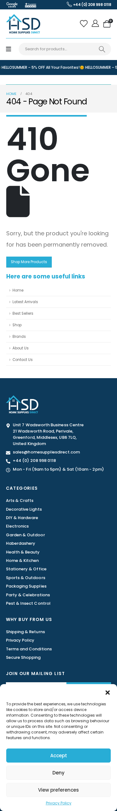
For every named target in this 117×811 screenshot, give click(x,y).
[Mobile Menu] (8, 49)
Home (17, 290)
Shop (17, 325)
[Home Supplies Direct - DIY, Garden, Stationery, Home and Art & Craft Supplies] (23, 23)
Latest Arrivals (25, 301)
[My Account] (96, 24)
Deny (58, 772)
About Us (20, 348)
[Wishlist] (84, 24)
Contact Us (22, 359)
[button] (108, 692)
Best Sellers (22, 313)
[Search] (102, 49)
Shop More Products (29, 261)
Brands (19, 336)
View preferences (58, 790)
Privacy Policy (58, 803)
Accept (58, 755)
